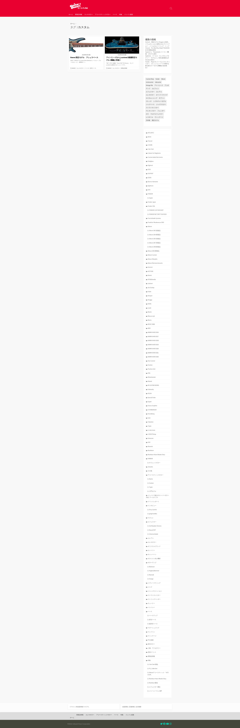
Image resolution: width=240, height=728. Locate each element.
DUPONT (150, 173)
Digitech (150, 165)
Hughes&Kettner (154, 571)
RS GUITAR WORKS (153, 385)
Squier (151, 198)
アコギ (167, 85)
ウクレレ (150, 518)
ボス (147, 114)
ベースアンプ (153, 615)
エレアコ (159, 92)
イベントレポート (153, 501)
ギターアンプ (152, 562)
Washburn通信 (153, 683)
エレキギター (88, 14)
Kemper (150, 296)
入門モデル (152, 491)
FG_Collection (153, 668)
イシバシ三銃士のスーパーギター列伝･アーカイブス (157, 496)
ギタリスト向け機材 (154, 558)
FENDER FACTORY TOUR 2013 (158, 214)
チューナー (151, 603)
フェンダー (161, 111)
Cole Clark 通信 (153, 664)
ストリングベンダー (154, 599)
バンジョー (151, 607)
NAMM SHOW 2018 (153, 340)
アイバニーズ (158, 85)
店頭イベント (152, 652)
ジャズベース (150, 104)
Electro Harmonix (153, 182)
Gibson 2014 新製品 (154, 235)
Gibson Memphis (152, 259)
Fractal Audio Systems (154, 218)
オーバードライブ (161, 95)
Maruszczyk (151, 316)
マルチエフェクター (156, 114)
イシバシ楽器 (128, 14)
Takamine (150, 422)
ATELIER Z (151, 133)
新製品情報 (78, 14)
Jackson (150, 283)
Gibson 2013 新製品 (154, 230)
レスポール (149, 117)
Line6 (149, 308)
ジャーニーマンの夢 (155, 691)
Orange (151, 579)
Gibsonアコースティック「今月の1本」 (158, 674)
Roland (150, 381)
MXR (149, 328)
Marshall (151, 575)
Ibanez (74, 68)
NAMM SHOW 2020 (153, 349)
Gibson (163, 79)
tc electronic (151, 430)
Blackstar (152, 567)
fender (158, 79)
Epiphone (150, 186)
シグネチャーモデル (159, 101)
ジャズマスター (161, 104)
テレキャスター (151, 111)
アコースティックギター (103, 14)
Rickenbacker (152, 377)
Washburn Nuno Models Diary (156, 454)
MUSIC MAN (151, 324)
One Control (151, 361)
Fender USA (151, 206)
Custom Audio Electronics (155, 157)
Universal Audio (153, 534)
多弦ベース (93, 68)
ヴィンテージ (159, 117)
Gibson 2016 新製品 (153, 251)
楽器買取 (125, 707)
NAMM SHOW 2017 (153, 336)
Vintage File (149, 85)
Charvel (150, 141)
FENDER (150, 194)
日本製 (148, 120)
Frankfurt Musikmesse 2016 (156, 222)
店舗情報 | (132, 707)
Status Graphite (152, 406)
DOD (149, 169)
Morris (150, 320)
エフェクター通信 (154, 687)
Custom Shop (150, 79)
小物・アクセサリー (154, 648)
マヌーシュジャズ (153, 628)
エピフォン (155, 88)
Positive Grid (151, 369)
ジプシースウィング (154, 583)
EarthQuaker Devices (155, 526)
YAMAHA (150, 458)
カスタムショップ (151, 98)
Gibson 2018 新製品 (154, 247)
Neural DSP (152, 530)
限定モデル (155, 120)
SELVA (150, 393)
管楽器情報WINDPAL (82, 707)
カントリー (151, 550)
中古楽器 (150, 640)
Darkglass (151, 161)
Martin (150, 312)
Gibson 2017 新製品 (154, 243)
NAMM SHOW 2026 (153, 357)
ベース (115, 14)
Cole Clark (151, 149)
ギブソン (162, 98)
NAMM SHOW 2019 (153, 344)
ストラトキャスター (152, 107)
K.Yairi (149, 291)
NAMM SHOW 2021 (153, 353)
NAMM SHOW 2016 (153, 332)
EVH (149, 190)
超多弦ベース (153, 624)
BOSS (149, 137)
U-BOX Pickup (152, 434)
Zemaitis (150, 467)
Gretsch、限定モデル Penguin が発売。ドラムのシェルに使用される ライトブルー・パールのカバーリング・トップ (157, 44)
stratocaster (149, 82)
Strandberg (151, 414)
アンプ (148, 88)
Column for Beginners (154, 153)
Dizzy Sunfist (153, 510)
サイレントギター (154, 463)
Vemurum (150, 438)
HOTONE (150, 271)
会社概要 (138, 707)
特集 (120, 14)
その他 (150, 471)
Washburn (151, 450)
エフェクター (150, 92)
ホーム (71, 14)
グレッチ (149, 101)
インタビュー (152, 505)
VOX (149, 442)
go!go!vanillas (153, 514)
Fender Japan (152, 202)
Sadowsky (151, 389)
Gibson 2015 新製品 (154, 239)
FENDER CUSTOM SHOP (156, 210)
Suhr (149, 418)
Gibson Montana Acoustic (155, 263)
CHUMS (150, 145)
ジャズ (150, 587)
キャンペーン (152, 554)
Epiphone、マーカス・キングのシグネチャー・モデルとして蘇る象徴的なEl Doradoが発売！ (157, 58)
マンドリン (151, 632)
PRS (149, 373)
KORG (149, 304)
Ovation (150, 365)
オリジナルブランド (154, 546)
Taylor (149, 426)
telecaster (158, 82)
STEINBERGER (152, 410)
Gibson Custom (152, 255)
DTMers (72, 707)
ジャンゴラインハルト (155, 591)
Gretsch (150, 267)
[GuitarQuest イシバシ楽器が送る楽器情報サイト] (78, 6)
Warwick (150, 446)
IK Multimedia (152, 279)
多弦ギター (151, 644)
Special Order (152, 397)
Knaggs (150, 300)
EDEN (149, 177)
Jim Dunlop (151, 287)
